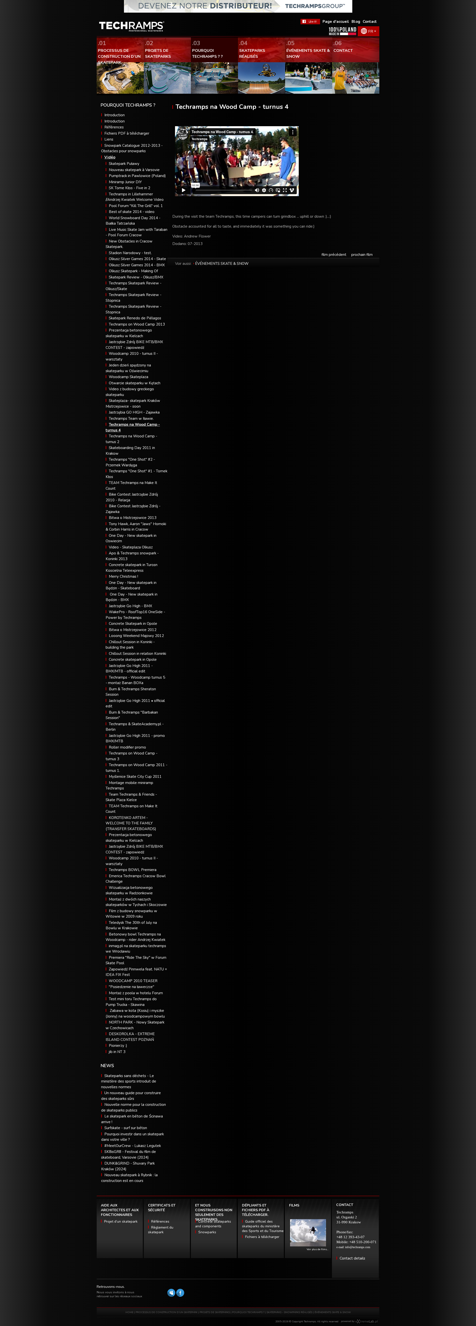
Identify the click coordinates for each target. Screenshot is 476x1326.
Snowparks (207, 1232)
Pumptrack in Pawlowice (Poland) (137, 175)
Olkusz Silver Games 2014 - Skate (137, 258)
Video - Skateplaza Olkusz (131, 547)
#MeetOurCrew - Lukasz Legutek (132, 1145)
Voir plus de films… (317, 1249)
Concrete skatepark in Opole (133, 659)
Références (114, 127)
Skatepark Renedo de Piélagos (135, 318)
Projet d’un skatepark (121, 1221)
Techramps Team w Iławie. (131, 418)
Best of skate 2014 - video (131, 211)
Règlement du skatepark (160, 1230)
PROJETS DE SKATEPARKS (215, 1312)
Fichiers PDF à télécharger (126, 133)
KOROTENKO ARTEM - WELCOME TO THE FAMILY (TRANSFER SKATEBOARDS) (131, 823)
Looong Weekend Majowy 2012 (136, 635)
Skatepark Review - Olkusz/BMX (136, 277)
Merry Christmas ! (123, 576)
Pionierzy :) (118, 1045)
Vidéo (109, 157)
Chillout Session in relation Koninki (137, 653)
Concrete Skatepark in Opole (133, 623)
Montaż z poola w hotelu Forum (136, 993)
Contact (370, 21)
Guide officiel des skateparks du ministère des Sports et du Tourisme (263, 1226)
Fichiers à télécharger (262, 1237)
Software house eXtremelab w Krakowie (367, 1322)
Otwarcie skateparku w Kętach (134, 383)
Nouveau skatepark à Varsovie (134, 169)
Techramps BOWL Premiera (132, 869)
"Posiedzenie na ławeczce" (131, 986)
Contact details (352, 1258)
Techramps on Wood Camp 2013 (137, 324)
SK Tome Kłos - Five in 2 (129, 187)
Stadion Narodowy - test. (130, 252)
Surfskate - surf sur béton (125, 1127)
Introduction (114, 115)
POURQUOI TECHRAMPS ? (248, 1312)
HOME (129, 1312)
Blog (356, 21)
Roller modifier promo (127, 747)
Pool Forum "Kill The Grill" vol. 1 (136, 205)
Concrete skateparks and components (213, 1224)
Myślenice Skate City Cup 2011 (135, 776)
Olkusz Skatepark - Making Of (133, 271)
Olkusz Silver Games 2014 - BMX (137, 265)
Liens (108, 139)
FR (370, 31)
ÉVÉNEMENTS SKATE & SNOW (222, 263)
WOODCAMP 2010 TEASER (133, 980)
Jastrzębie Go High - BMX (130, 605)
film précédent (334, 254)
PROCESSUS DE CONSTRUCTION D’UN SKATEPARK (166, 1312)
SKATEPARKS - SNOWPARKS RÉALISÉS (289, 1312)
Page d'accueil (336, 21)
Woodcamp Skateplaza (128, 376)
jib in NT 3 (117, 1051)
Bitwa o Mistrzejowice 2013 (132, 517)
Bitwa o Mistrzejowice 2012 (132, 629)
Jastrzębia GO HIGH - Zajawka (134, 412)
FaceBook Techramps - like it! (310, 21)
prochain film (362, 254)
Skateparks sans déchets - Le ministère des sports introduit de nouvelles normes (128, 1081)
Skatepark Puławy (124, 163)
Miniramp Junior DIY (125, 182)
